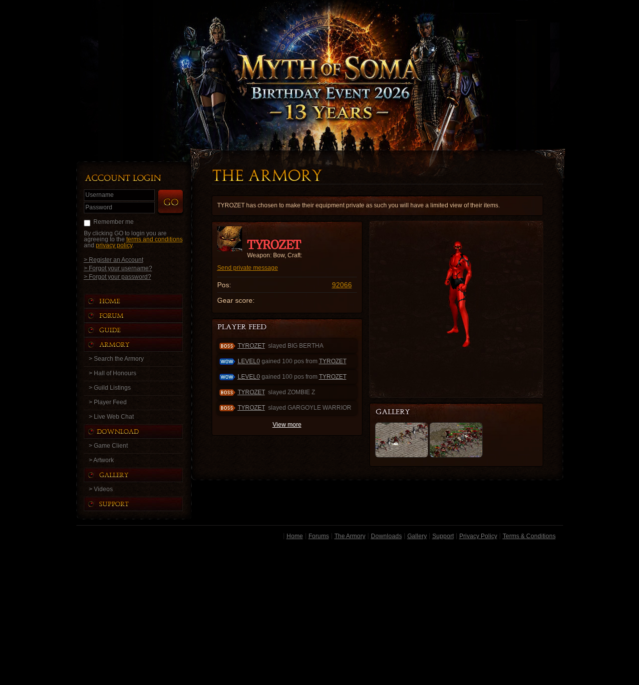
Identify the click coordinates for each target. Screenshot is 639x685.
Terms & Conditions (529, 536)
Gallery (417, 536)
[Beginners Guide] (143, 330)
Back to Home (319, 62)
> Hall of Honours (112, 373)
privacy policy (114, 245)
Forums (319, 536)
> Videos (101, 489)
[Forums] (143, 315)
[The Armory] (143, 344)
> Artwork (101, 460)
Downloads (386, 536)
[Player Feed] (243, 328)
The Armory (349, 536)
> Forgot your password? (117, 276)
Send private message (247, 267)
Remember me (113, 222)
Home (295, 536)
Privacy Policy (478, 536)
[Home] (143, 301)
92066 (342, 285)
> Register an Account (113, 259)
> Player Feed (108, 402)
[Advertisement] (319, 614)
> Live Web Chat (111, 416)
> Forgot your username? (118, 268)
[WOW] (401, 455)
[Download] (140, 431)
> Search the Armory (116, 358)
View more (287, 424)
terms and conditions (154, 239)
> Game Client (108, 445)
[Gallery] (143, 475)
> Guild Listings (110, 387)
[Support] (143, 504)
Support (443, 536)
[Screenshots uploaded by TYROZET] (400, 412)
